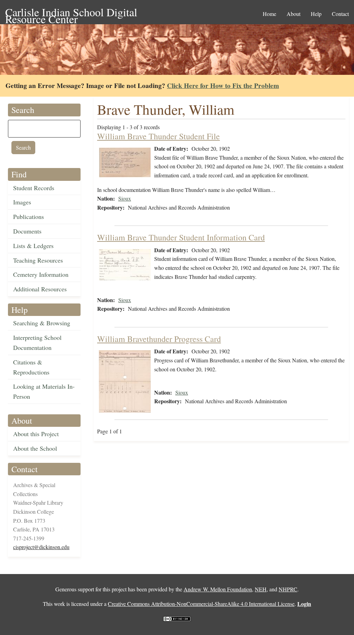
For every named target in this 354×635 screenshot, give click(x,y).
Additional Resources (40, 289)
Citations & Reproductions (31, 367)
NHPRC (288, 589)
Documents (27, 231)
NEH (261, 589)
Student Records (33, 188)
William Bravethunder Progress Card (159, 338)
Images (22, 202)
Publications (28, 216)
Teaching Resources (38, 260)
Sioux (124, 198)
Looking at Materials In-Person (44, 391)
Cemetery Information (40, 274)
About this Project (36, 434)
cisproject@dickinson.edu (41, 546)
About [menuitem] (293, 13)
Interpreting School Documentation (37, 342)
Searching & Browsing (41, 323)
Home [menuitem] (269, 13)
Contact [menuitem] (340, 13)
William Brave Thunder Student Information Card (181, 237)
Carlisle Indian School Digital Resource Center (71, 13)
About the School (35, 448)
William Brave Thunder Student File (158, 136)
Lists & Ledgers (33, 245)
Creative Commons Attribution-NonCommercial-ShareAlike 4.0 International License (201, 603)
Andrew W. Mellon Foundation (218, 589)
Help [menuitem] (316, 13)
